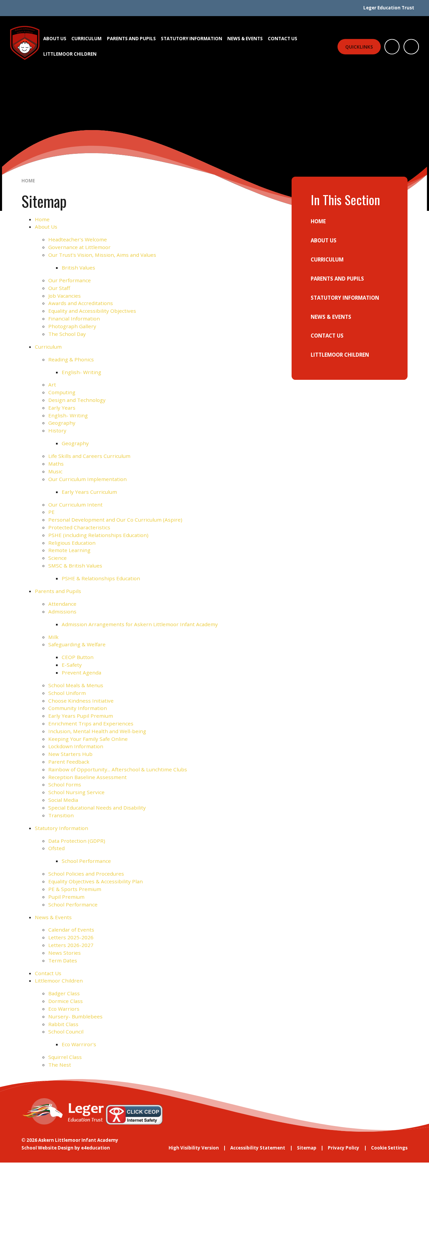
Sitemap (306, 1148)
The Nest (59, 1064)
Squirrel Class (65, 1057)
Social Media (63, 799)
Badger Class (64, 993)
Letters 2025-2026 (71, 937)
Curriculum (48, 346)
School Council (65, 1031)
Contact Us (48, 973)
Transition (61, 815)
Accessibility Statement (257, 1148)
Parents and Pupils (58, 591)
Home (28, 181)
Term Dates (62, 960)
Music (55, 471)
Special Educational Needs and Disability (97, 807)
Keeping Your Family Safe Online (88, 738)
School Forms (64, 784)
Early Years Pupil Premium (80, 715)
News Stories (64, 952)
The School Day (67, 334)
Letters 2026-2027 (71, 945)
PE (51, 512)
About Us (46, 226)
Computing (61, 392)
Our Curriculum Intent (75, 504)
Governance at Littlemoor (79, 247)
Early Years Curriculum (89, 491)
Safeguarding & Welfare (77, 644)
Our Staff (59, 288)
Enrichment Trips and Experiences (90, 723)
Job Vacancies (64, 295)
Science (57, 557)
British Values (78, 267)
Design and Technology (77, 400)
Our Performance (69, 280)
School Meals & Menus (75, 685)
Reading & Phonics (71, 359)
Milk (53, 637)
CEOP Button (78, 657)
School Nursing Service (76, 792)
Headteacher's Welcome (77, 239)
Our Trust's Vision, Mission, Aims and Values (102, 254)
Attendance (62, 603)
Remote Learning (69, 550)
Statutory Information (61, 828)
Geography (61, 422)
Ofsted (56, 848)
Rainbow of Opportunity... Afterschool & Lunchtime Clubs (117, 769)
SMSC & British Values (75, 565)
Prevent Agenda (81, 672)
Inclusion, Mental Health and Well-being (97, 731)
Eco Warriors (63, 1008)
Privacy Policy (343, 1148)
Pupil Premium (66, 896)
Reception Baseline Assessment (87, 777)
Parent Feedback (68, 761)
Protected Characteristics (79, 527)
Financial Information (74, 318)
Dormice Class (65, 1001)
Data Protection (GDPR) (76, 840)
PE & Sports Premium (74, 889)
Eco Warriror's (79, 1044)
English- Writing (81, 372)
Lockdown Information (75, 746)
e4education (95, 1148)
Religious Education (72, 542)
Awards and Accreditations (80, 303)
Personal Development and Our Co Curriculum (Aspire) (115, 519)
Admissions (62, 611)
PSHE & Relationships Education (101, 578)
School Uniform (67, 693)
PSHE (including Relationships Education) (98, 535)
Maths (56, 463)
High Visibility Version (194, 1148)
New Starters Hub (70, 754)
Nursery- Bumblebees (75, 1016)
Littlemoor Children (59, 980)
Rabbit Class (63, 1024)
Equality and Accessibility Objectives (92, 310)
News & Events (53, 917)
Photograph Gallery (72, 326)
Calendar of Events (71, 929)
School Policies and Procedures (86, 873)
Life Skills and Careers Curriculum (89, 456)
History (57, 430)
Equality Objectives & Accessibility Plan (95, 881)
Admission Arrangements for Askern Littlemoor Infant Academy (140, 624)
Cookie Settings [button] (389, 1148)
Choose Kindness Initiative (81, 700)
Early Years (61, 407)
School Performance (86, 860)
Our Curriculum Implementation (87, 479)
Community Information (77, 708)
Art (52, 384)
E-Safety (72, 664)
